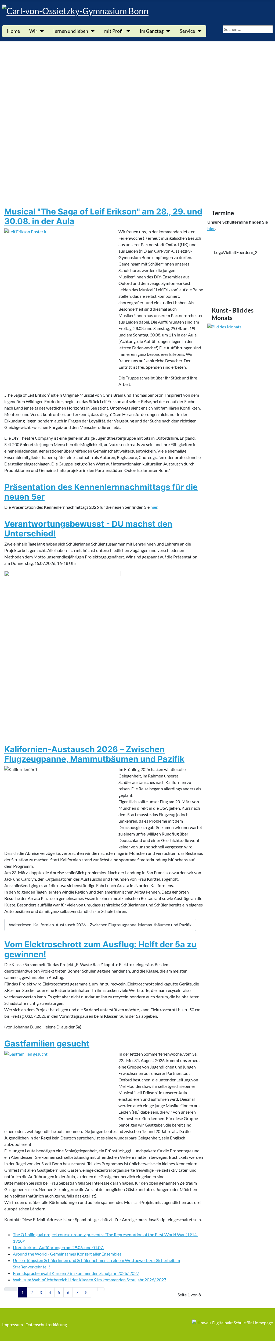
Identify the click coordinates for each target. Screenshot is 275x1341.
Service (187, 31)
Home (13, 31)
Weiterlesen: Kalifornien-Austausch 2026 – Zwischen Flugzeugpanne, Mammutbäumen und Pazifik (100, 924)
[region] (239, 270)
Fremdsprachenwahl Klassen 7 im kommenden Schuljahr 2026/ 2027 (76, 1273)
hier (153, 507)
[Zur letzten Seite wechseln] (100, 1289)
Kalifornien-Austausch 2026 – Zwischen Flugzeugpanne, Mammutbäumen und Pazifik (94, 754)
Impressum (12, 1324)
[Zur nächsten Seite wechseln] (94, 1289)
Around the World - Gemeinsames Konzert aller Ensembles (67, 1253)
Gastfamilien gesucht (46, 1043)
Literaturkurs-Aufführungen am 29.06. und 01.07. (58, 1247)
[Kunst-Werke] (239, 367)
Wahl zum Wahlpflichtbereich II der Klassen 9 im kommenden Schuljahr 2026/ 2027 (89, 1279)
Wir (33, 31)
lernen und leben (70, 31)
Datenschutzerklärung (46, 1324)
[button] (137, 181)
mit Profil (114, 31)
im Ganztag (152, 31)
